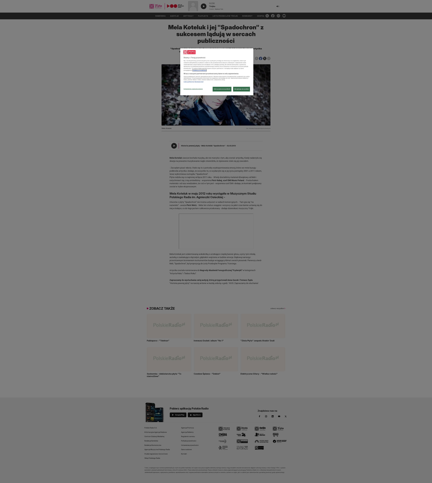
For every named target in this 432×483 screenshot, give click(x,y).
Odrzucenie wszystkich (222, 89)
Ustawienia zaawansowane (193, 89)
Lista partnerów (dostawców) (194, 82)
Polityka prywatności (199, 70)
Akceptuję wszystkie (241, 89)
